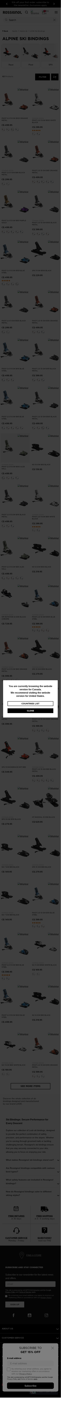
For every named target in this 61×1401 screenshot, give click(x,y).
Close (30, 710)
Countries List (30, 703)
